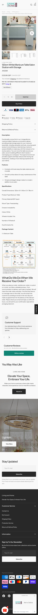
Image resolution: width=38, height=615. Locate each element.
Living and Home (8, 609)
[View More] (19, 425)
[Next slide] (9, 337)
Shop (8, 12)
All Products (15, 12)
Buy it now (19, 104)
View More (9, 444)
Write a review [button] (19, 353)
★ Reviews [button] (36, 309)
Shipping (13, 79)
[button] (3, 5)
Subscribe (19, 559)
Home (3, 12)
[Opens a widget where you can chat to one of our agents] (24, 603)
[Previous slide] (4, 337)
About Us (19, 391)
